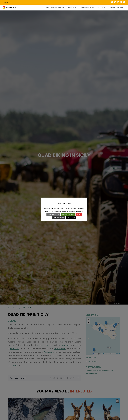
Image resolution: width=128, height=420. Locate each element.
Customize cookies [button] (53, 214)
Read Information (58, 218)
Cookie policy (71, 218)
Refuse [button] (79, 214)
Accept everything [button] (68, 214)
